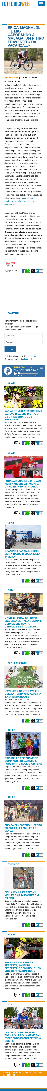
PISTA (11, 590)
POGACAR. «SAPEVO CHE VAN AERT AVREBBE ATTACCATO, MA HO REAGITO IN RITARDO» (23, 483)
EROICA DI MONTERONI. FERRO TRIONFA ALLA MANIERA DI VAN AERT (23, 827)
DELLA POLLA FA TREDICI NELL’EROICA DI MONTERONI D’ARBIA (22, 895)
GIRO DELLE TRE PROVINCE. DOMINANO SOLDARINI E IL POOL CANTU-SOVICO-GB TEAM (23, 760)
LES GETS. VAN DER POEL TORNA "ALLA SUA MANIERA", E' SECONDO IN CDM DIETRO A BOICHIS (23, 1037)
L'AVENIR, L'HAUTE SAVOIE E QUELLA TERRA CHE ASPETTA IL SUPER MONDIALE (23, 693)
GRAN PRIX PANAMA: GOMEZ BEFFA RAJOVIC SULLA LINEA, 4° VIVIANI (23, 553)
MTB (10, 1004)
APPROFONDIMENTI (17, 662)
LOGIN (10, 349)
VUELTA (12, 382)
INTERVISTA (12, 77)
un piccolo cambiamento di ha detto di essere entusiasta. (20, 201)
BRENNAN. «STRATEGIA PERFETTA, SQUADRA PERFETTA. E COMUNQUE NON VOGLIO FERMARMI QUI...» (23, 967)
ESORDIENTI (14, 864)
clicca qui (32, 356)
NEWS (11, 522)
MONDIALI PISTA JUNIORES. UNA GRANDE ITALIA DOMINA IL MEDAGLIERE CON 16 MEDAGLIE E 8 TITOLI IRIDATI (23, 622)
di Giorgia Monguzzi (13, 81)
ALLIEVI (11, 730)
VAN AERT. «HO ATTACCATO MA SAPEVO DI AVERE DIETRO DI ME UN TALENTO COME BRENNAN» (23, 415)
